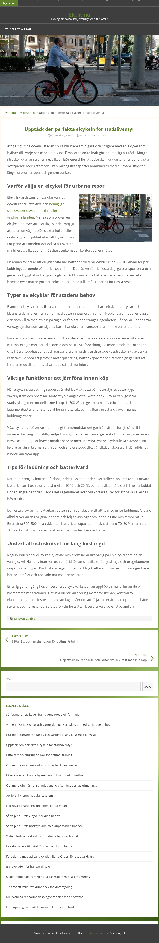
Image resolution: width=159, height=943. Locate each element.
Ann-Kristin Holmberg (92, 135)
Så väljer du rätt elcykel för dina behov (33, 816)
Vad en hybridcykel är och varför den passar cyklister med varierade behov (58, 725)
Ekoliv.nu (79, 14)
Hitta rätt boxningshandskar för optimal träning (39, 755)
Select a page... (22, 29)
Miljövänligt (28, 113)
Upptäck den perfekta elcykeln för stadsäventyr (39, 745)
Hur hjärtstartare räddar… (35, 3)
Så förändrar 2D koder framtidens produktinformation (43, 714)
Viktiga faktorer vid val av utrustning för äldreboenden (44, 836)
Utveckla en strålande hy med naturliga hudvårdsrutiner (45, 775)
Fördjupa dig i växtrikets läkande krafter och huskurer (43, 907)
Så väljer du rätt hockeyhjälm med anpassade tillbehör (44, 826)
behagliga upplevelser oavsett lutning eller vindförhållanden (35, 211)
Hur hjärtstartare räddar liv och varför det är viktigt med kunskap (51, 735)
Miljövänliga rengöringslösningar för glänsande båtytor (44, 897)
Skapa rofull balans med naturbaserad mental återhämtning (48, 877)
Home (12, 113)
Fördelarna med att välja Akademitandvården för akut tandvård (50, 856)
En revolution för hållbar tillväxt (28, 867)
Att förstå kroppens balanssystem (29, 796)
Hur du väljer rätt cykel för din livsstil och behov (39, 846)
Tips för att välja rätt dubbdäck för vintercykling (39, 887)
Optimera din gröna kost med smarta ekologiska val (42, 765)
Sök (8, 679)
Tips (32, 618)
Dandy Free (97, 933)
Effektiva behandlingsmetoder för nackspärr (36, 806)
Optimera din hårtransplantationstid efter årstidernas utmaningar (52, 785)
